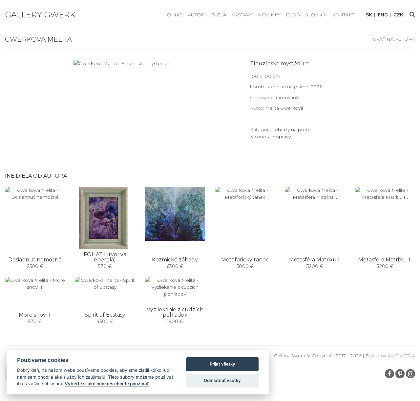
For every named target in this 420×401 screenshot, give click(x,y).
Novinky (269, 15)
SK (369, 15)
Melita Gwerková (284, 108)
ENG (383, 15)
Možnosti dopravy (270, 137)
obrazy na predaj (293, 129)
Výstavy (242, 15)
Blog (293, 15)
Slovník (316, 15)
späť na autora (394, 39)
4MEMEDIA (401, 356)
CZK (398, 15)
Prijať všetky (222, 364)
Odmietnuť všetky (222, 380)
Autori (197, 15)
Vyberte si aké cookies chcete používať (107, 383)
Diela (218, 15)
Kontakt (343, 15)
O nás (174, 15)
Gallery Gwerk (40, 14)
